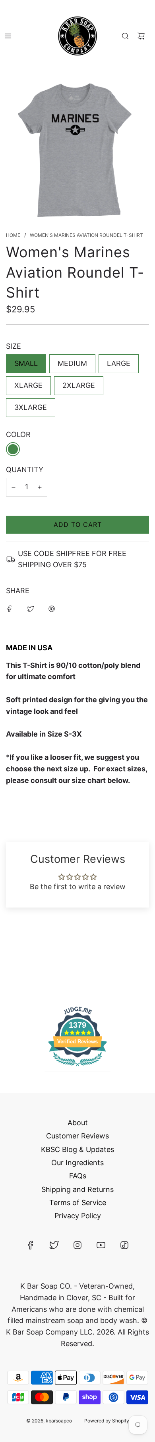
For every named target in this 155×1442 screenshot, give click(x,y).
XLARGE (28, 385)
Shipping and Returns (77, 1189)
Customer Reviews (77, 1136)
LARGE (118, 363)
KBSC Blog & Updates (77, 1149)
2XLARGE (78, 385)
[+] (40, 487)
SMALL (26, 363)
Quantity (24, 469)
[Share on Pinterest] (51, 608)
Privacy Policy (77, 1216)
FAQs (77, 1176)
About (78, 1122)
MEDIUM (72, 363)
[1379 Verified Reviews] (77, 1067)
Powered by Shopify (106, 1421)
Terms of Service (77, 1202)
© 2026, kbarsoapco (49, 1421)
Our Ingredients (77, 1162)
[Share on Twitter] (30, 608)
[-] (13, 487)
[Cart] (141, 36)
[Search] (125, 36)
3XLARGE (30, 407)
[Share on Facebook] (9, 608)
